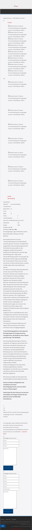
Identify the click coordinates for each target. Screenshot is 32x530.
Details (9, 196)
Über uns (8, 519)
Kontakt (14, 519)
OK (3, 526)
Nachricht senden (8, 466)
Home (2, 519)
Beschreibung (11, 198)
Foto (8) (10, 22)
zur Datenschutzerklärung (16, 529)
